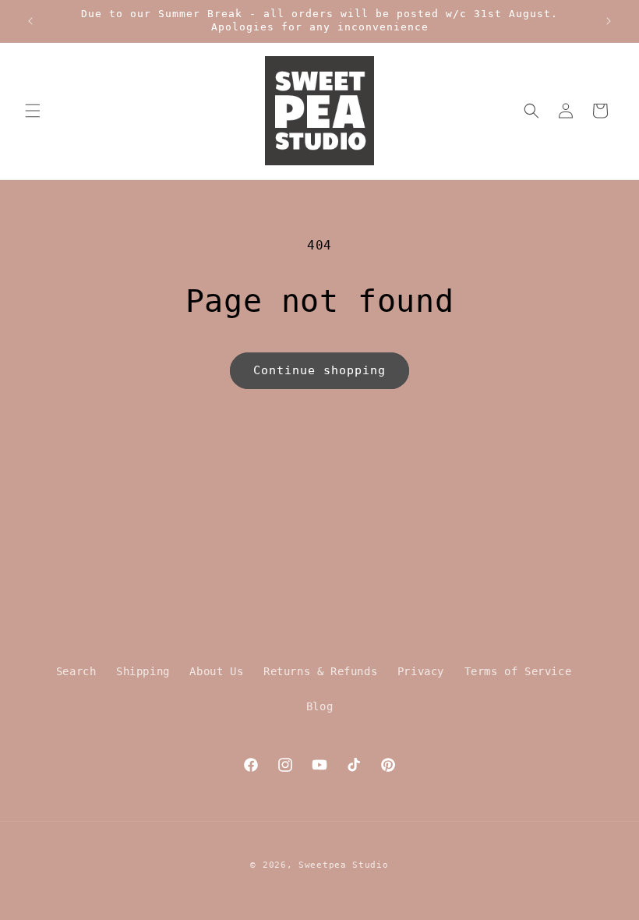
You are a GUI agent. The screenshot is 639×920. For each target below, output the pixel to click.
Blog (319, 706)
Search (76, 671)
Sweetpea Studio (343, 865)
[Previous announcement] (30, 21)
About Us (216, 671)
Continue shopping (319, 370)
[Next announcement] (608, 21)
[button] (33, 111)
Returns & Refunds (320, 671)
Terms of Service (518, 671)
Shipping (143, 671)
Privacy (420, 671)
